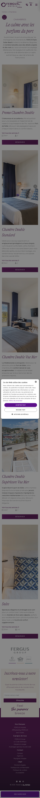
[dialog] (20, 399)
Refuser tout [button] (20, 410)
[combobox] (36, 382)
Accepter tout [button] (21, 405)
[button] (20, 414)
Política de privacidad (15, 401)
